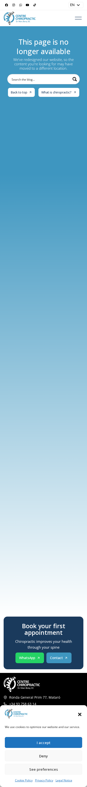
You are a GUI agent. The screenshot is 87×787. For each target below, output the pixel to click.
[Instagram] (13, 5)
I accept (44, 742)
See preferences (43, 769)
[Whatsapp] (20, 5)
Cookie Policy (24, 780)
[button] (79, 714)
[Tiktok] (34, 5)
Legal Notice (64, 780)
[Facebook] (6, 5)
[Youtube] (27, 5)
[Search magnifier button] (74, 79)
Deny (43, 756)
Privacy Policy (44, 780)
